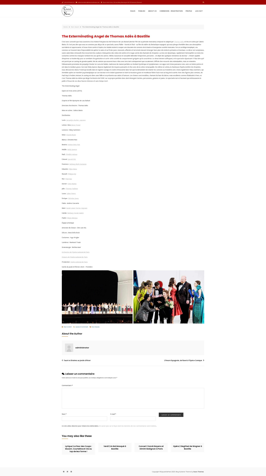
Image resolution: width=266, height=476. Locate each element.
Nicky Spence (72, 149)
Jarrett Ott (72, 159)
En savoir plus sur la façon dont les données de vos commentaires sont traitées (127, 426)
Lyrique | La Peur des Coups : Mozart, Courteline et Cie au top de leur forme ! (78, 449)
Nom (64, 414)
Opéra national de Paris (79, 262)
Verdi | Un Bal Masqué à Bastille (115, 447)
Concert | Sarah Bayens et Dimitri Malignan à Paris (151, 447)
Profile (189, 11)
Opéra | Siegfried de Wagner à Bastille (187, 447)
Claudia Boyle (71, 135)
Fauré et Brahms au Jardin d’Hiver (77, 360)
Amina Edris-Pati (74, 144)
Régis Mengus (72, 218)
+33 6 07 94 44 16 (69, 2)
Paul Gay (69, 179)
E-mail (113, 414)
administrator (82, 347)
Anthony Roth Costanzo (78, 164)
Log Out (199, 11)
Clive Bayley (72, 184)
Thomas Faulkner (72, 188)
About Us (152, 11)
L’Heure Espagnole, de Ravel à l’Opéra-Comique (183, 360)
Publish (141, 11)
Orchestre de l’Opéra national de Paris (75, 252)
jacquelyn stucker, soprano (76, 120)
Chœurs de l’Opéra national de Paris (74, 257)
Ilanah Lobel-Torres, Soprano (76, 208)
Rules (132, 11)
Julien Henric (71, 193)
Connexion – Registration (171, 11)
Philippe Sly (72, 174)
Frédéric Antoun (71, 154)
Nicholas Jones (73, 198)
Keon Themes (198, 472)
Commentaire (67, 385)
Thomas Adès (179, 42)
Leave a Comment (82, 327)
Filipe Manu (73, 169)
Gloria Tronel (75, 125)
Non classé (95, 327)
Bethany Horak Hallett (76, 213)
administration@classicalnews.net (88, 2)
